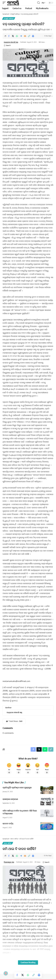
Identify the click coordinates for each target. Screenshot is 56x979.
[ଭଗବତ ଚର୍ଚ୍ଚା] (46, 826)
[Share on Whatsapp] (17, 36)
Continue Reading (28, 962)
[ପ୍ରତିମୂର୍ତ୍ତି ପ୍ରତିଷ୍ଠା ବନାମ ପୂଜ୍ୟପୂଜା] (46, 790)
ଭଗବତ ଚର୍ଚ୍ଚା (8, 823)
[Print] (33, 36)
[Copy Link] (29, 36)
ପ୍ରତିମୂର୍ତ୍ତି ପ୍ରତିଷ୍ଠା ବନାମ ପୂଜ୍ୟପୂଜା (17, 787)
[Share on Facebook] (9, 36)
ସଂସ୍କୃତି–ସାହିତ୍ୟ (8, 18)
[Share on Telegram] (21, 36)
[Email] (25, 36)
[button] (5, 2)
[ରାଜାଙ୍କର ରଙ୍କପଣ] (46, 802)
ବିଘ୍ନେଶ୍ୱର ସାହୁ (9, 862)
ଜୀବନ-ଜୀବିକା (7, 843)
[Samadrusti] (13, 2)
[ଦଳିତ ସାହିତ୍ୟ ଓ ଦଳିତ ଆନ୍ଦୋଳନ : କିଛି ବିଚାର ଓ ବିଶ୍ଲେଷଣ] (46, 813)
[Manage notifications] (6, 973)
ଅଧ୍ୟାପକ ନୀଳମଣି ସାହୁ (11, 42)
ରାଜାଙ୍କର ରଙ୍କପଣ (10, 799)
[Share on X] (13, 36)
